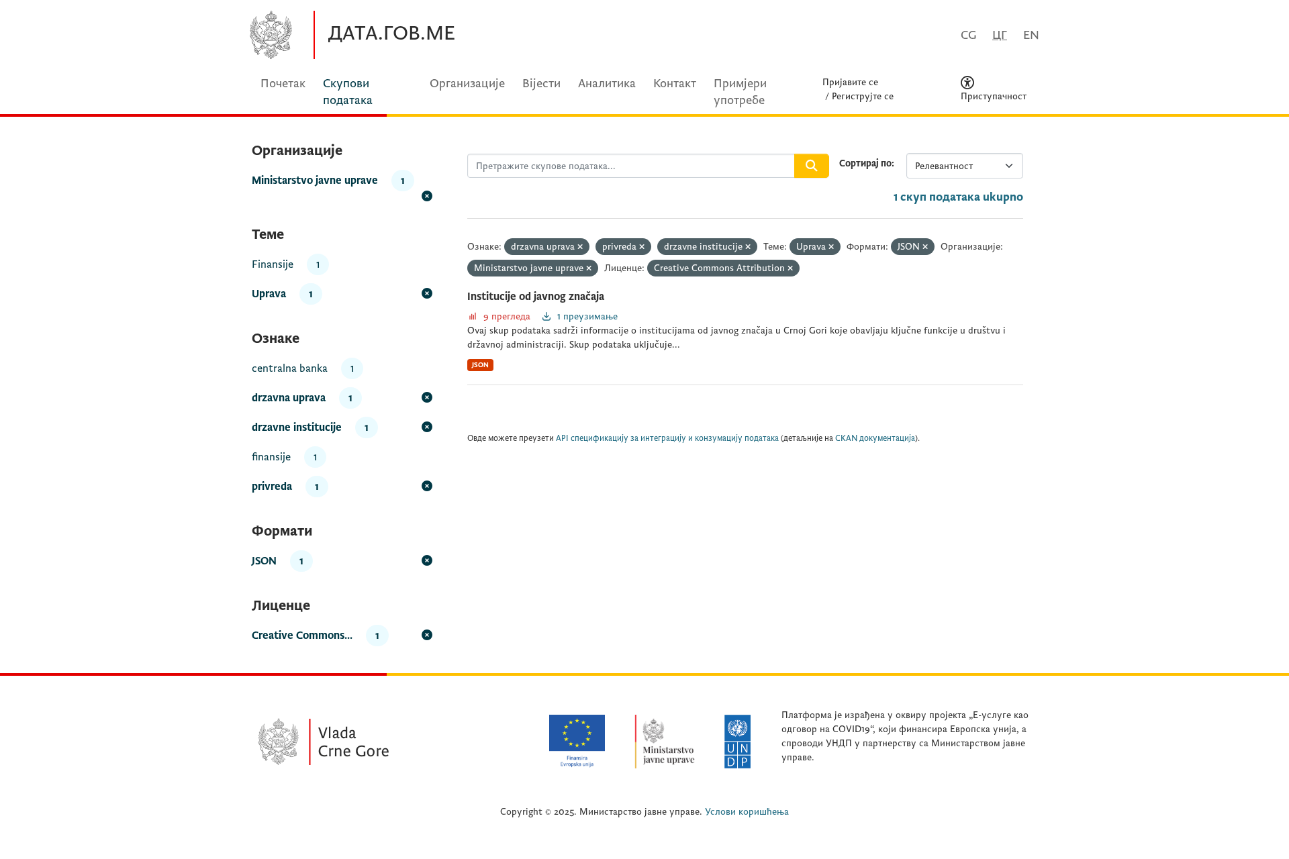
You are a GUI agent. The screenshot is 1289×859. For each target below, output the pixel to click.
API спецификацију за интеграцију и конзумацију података (667, 439)
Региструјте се (863, 96)
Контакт (674, 84)
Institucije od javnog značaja (535, 296)
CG (968, 35)
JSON (480, 364)
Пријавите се (850, 82)
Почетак (282, 84)
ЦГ (999, 35)
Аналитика (607, 84)
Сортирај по (865, 163)
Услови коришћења (747, 811)
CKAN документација (875, 439)
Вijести (541, 84)
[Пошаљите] (811, 166)
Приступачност (994, 96)
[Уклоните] (580, 247)
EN (1031, 35)
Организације (467, 84)
